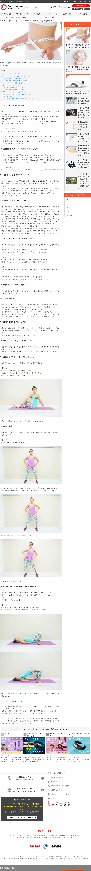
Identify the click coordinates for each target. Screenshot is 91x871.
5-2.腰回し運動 (8, 96)
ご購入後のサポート (58, 790)
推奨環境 (58, 856)
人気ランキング (68, 14)
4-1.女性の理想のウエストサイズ (14, 87)
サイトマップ (68, 856)
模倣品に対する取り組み (57, 858)
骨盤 (66, 207)
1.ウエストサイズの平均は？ (10, 74)
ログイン (86, 8)
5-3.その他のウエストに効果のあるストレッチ (18, 98)
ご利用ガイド (68, 1)
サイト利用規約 (48, 856)
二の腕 (67, 211)
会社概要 (5, 858)
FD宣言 (77, 858)
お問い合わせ (55, 798)
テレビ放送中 (38, 14)
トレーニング (69, 215)
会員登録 (77, 8)
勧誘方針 (70, 858)
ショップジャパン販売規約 (17, 856)
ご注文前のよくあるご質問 (60, 786)
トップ (3, 17)
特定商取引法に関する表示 (19, 858)
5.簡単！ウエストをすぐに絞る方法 (13, 92)
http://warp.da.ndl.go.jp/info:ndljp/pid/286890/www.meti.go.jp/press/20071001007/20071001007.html (33, 170)
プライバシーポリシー (34, 856)
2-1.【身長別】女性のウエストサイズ (15, 78)
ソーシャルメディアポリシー (39, 858)
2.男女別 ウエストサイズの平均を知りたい (15, 76)
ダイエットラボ (10, 17)
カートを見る (82, 5)
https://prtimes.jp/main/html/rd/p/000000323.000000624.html (21, 131)
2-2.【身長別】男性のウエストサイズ (15, 80)
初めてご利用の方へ (58, 778)
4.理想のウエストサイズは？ (10, 85)
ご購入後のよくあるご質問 (60, 794)
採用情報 (85, 858)
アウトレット (53, 14)
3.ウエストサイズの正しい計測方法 (13, 83)
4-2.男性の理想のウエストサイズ (14, 89)
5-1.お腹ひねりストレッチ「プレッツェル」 (17, 94)
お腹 (17, 17)
